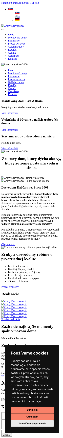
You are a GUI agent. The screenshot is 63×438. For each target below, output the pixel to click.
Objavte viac (8, 244)
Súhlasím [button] (32, 409)
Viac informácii (9, 113)
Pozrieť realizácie (10, 319)
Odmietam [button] (32, 416)
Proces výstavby (10, 286)
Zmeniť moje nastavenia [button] (32, 423)
